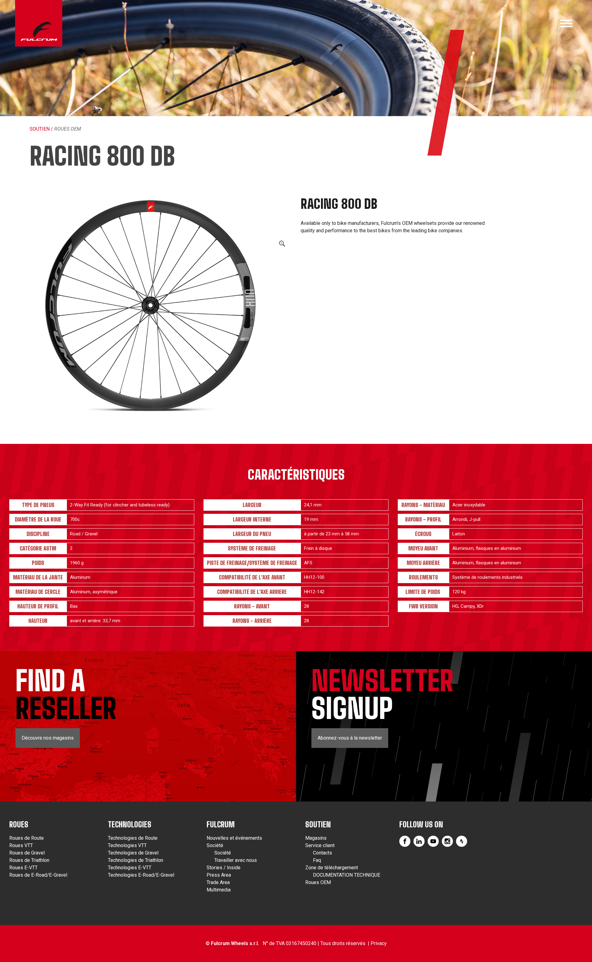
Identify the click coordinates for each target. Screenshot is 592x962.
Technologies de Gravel (133, 853)
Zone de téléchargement (331, 868)
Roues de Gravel (27, 853)
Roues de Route (26, 838)
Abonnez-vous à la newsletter (350, 738)
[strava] (461, 841)
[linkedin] (419, 841)
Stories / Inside (223, 868)
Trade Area (218, 882)
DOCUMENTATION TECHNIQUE (346, 875)
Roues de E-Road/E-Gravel (38, 875)
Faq (317, 860)
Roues (18, 824)
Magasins (316, 838)
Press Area (219, 875)
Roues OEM (67, 129)
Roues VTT (21, 845)
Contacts (322, 853)
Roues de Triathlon (29, 860)
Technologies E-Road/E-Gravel (141, 875)
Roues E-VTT (23, 868)
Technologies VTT (127, 845)
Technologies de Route (133, 838)
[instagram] (447, 841)
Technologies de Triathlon (135, 860)
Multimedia (219, 890)
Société (215, 845)
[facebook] (404, 841)
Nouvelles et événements (234, 838)
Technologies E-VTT (129, 868)
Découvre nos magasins (48, 738)
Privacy (379, 943)
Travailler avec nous (235, 860)
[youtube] (433, 841)
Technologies (129, 824)
